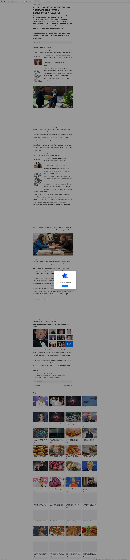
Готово (65, 285)
